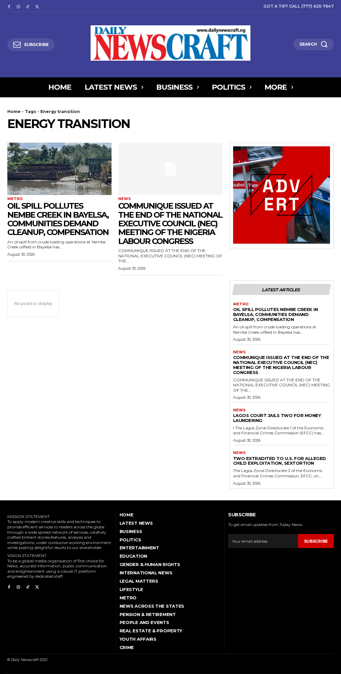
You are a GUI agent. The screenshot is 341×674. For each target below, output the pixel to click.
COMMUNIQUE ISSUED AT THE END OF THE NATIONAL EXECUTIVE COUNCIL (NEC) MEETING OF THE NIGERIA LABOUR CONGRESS (170, 223)
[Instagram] (18, 6)
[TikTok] (28, 6)
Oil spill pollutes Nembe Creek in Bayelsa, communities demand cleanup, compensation (58, 219)
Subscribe (316, 541)
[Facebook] (9, 6)
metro (15, 199)
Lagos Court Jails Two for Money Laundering (277, 418)
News (124, 199)
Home (14, 111)
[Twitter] (37, 6)
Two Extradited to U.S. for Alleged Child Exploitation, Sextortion (279, 461)
